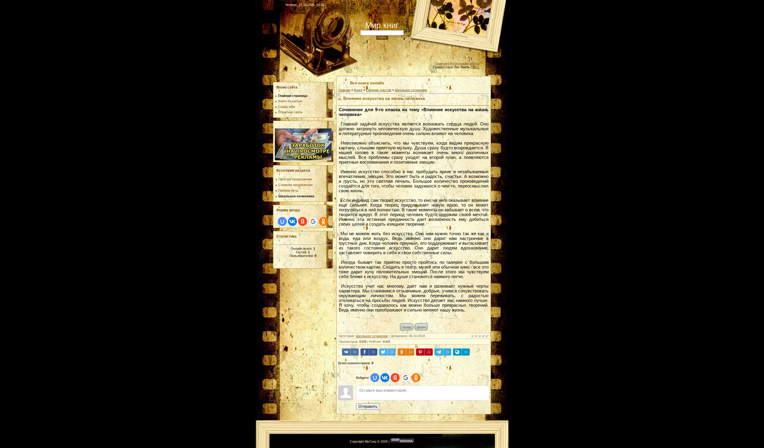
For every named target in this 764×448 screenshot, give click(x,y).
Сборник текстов (378, 90)
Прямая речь (288, 190)
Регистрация (459, 63)
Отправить (368, 406)
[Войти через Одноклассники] (323, 221)
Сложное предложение (295, 185)
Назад (406, 327)
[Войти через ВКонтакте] (292, 221)
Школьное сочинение (296, 196)
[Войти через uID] (282, 221)
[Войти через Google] (313, 221)
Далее (421, 327)
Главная (441, 63)
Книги (358, 90)
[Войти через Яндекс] (302, 221)
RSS (475, 67)
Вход (475, 63)
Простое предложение (295, 179)
